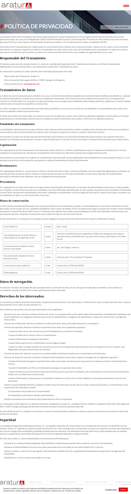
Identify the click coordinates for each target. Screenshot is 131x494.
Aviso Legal (35, 482)
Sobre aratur (123, 482)
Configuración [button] (111, 489)
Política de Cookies (96, 482)
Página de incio (108, 27)
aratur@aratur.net (31, 84)
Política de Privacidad (64, 482)
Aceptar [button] (123, 489)
